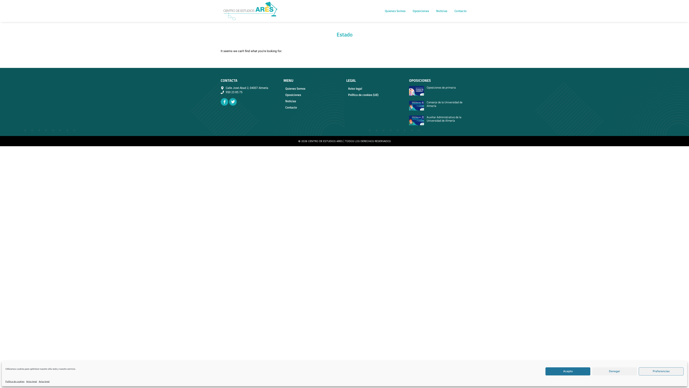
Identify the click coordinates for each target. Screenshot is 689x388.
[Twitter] (233, 102)
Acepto (568, 371)
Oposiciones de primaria (441, 87)
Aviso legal (31, 381)
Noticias (441, 11)
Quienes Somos (395, 11)
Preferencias (661, 371)
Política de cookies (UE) (363, 95)
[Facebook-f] (224, 102)
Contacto (460, 11)
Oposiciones (421, 11)
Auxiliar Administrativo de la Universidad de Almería (444, 119)
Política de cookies (14, 381)
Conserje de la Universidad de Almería (444, 104)
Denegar (614, 371)
